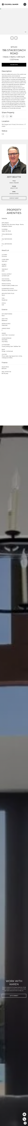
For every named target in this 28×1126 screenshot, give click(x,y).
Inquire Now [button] (14, 64)
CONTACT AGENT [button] (14, 198)
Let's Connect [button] (14, 995)
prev (12, 38)
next (16, 38)
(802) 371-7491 (14, 188)
